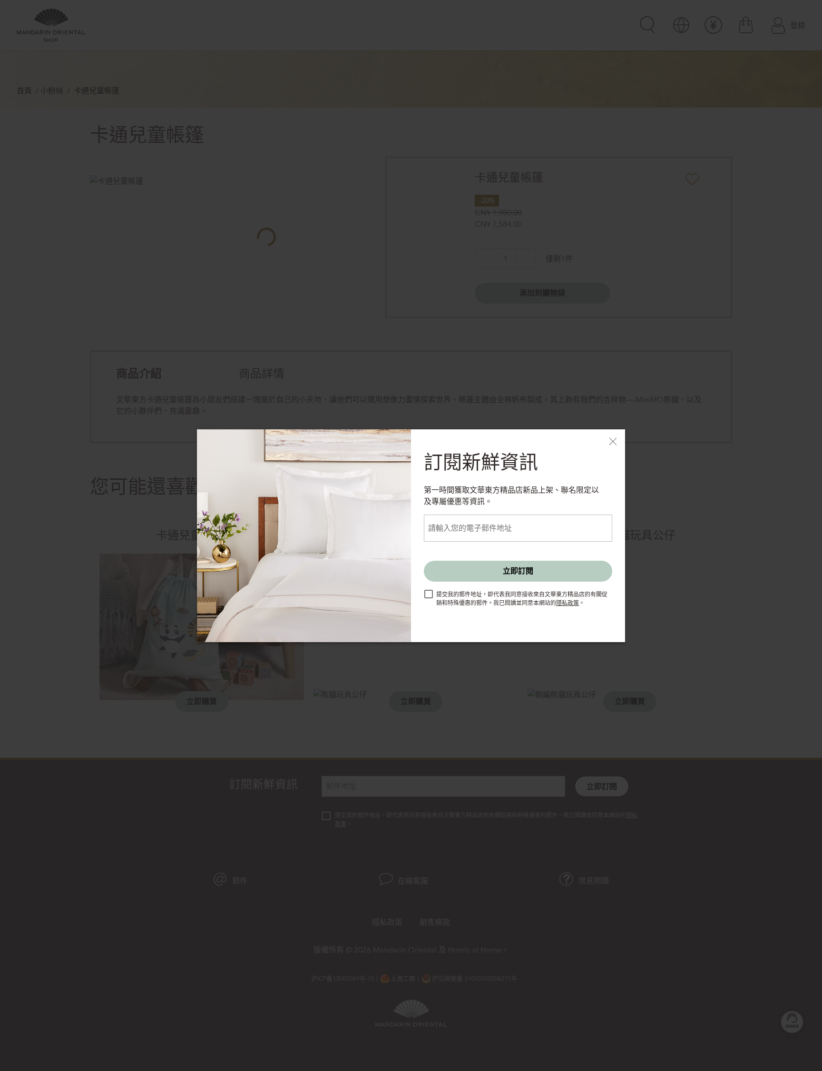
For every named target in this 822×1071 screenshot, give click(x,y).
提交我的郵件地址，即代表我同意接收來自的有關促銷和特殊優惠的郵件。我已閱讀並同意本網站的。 (521, 598)
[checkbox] (428, 594)
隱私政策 (567, 603)
